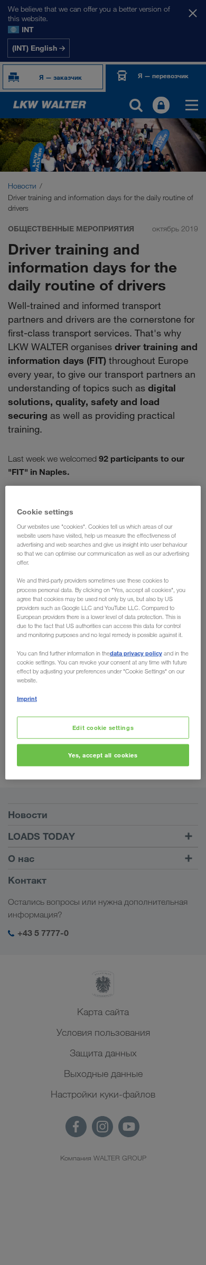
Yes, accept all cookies (102, 755)
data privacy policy (136, 653)
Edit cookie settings (103, 728)
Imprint (27, 698)
